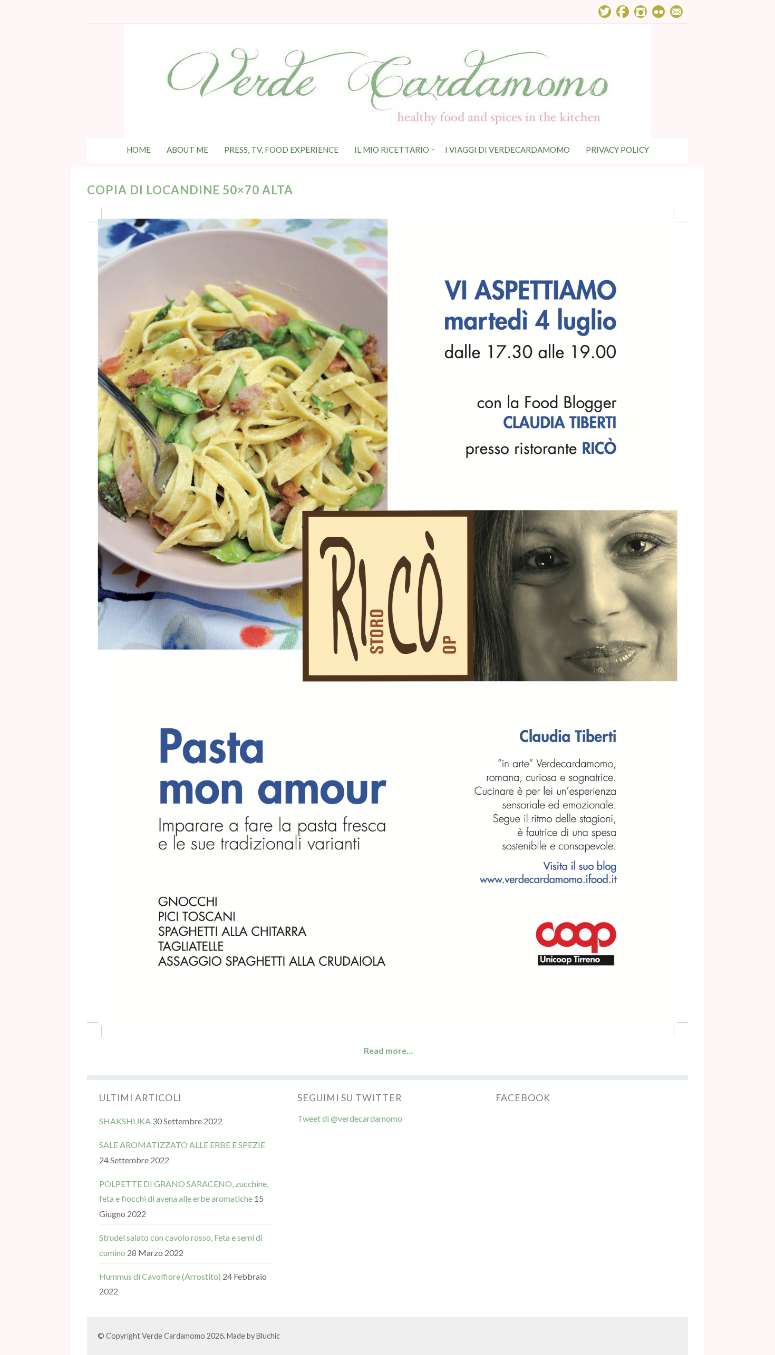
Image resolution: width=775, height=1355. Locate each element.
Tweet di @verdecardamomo (349, 1118)
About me (187, 149)
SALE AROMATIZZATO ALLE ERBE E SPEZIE (182, 1145)
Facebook (622, 11)
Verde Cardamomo (173, 1335)
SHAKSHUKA (125, 1121)
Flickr (658, 11)
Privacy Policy (617, 149)
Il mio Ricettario (391, 149)
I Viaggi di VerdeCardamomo (507, 149)
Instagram (640, 11)
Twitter (604, 11)
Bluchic (268, 1335)
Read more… (388, 1050)
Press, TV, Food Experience (281, 149)
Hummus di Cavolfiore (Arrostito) (160, 1276)
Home (139, 149)
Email (676, 11)
